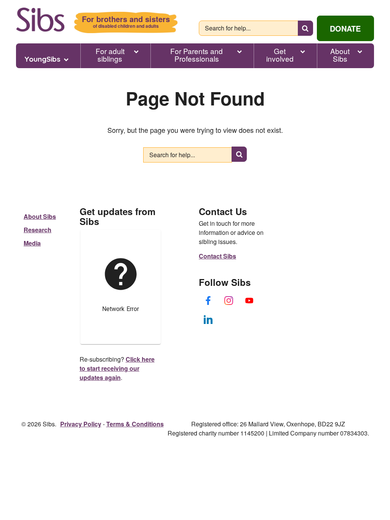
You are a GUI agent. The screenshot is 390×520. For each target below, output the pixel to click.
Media (32, 243)
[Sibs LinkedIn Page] (208, 319)
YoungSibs (42, 59)
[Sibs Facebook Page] (208, 300)
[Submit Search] (305, 28)
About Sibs (340, 54)
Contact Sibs (217, 256)
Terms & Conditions (135, 424)
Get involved (280, 54)
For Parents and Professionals (196, 54)
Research (37, 229)
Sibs (40, 20)
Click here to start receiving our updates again (117, 368)
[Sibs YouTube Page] (249, 300)
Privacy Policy (80, 424)
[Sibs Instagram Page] (228, 300)
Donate (345, 28)
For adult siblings (110, 54)
